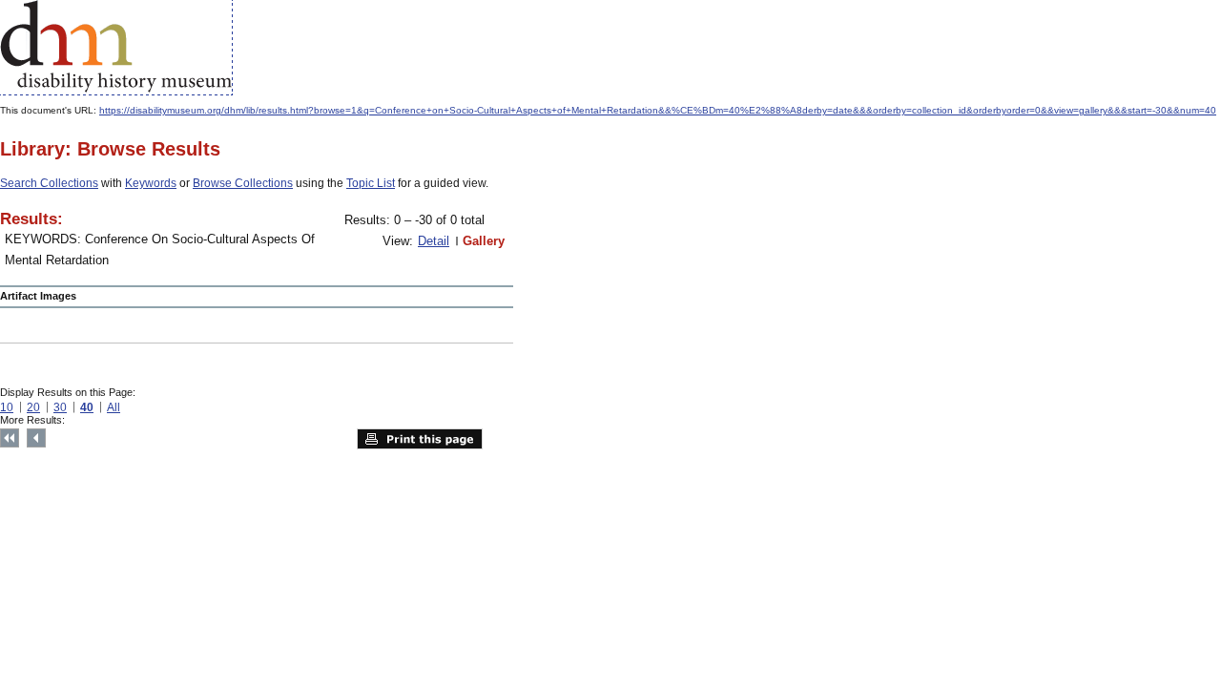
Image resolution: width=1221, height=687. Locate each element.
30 (60, 407)
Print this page (420, 438)
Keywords (150, 183)
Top (9, 438)
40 (86, 407)
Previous (36, 438)
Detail (433, 241)
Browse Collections (243, 183)
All (113, 407)
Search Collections (49, 183)
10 (6, 407)
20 (33, 407)
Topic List (370, 183)
